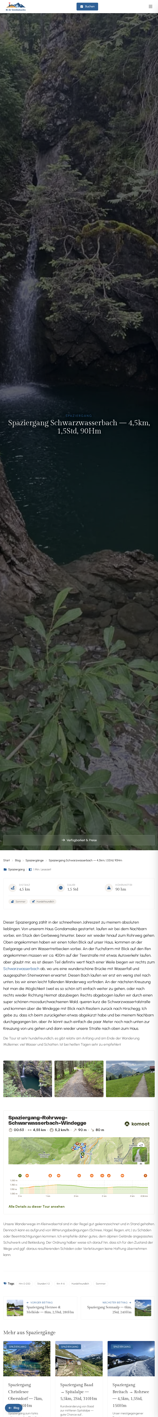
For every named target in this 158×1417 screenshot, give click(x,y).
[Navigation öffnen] (150, 6)
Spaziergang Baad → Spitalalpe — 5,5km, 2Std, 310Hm (78, 1391)
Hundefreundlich (80, 1283)
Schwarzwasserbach (21, 968)
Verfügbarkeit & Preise (82, 840)
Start (6, 860)
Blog (18, 860)
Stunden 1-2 (43, 1283)
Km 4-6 (61, 1283)
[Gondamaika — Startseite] (15, 6)
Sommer (101, 1283)
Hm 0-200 (24, 1283)
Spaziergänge (35, 860)
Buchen (90, 6)
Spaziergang (16, 869)
